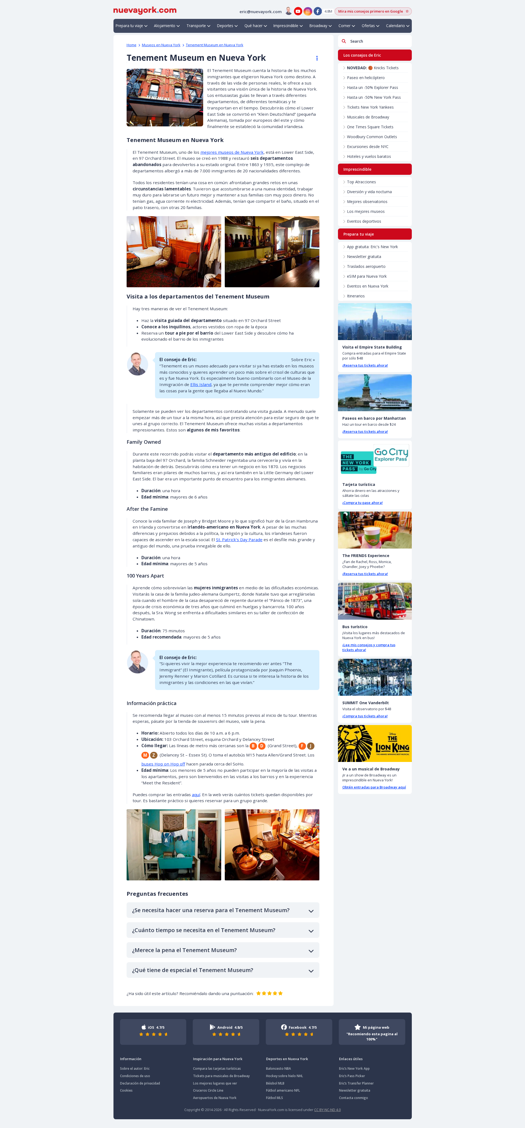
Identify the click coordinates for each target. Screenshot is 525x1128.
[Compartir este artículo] (314, 58)
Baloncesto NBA (278, 1068)
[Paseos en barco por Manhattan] (375, 392)
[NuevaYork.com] (144, 10)
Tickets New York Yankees (370, 107)
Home (131, 44)
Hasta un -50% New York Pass (374, 97)
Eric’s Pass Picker (352, 1076)
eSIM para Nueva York (367, 276)
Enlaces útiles (351, 1058)
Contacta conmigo (353, 1097)
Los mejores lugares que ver (215, 1083)
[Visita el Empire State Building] (375, 321)
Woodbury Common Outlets (372, 136)
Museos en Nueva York (161, 44)
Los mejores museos (366, 211)
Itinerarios (356, 295)
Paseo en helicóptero (366, 77)
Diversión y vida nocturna (369, 191)
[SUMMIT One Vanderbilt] (375, 677)
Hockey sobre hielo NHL (284, 1076)
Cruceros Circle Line (208, 1090)
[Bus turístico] (375, 601)
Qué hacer (253, 25)
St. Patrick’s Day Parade (239, 539)
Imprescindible (285, 25)
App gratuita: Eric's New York (372, 246)
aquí (196, 794)
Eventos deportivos (364, 221)
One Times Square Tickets (370, 126)
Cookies (126, 1090)
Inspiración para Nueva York (217, 1058)
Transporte (196, 25)
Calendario (395, 25)
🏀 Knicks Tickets (373, 67)
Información (130, 1058)
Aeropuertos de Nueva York (215, 1097)
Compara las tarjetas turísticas (217, 1068)
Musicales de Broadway (368, 117)
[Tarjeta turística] (375, 458)
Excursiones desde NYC (368, 146)
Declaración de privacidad (140, 1083)
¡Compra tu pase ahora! (362, 502)
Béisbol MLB (275, 1083)
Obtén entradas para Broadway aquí (374, 787)
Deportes (225, 25)
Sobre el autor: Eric (135, 1068)
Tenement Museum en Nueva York (214, 44)
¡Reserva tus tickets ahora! (365, 365)
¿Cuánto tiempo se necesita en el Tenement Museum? (203, 930)
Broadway (318, 25)
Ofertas (368, 25)
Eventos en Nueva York (367, 286)
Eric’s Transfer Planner (356, 1083)
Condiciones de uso (135, 1076)
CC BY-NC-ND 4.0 (327, 1109)
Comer (345, 25)
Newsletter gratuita (364, 256)
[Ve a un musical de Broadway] (375, 743)
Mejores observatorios (367, 201)
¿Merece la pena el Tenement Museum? (184, 950)
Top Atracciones (361, 181)
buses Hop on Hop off (163, 764)
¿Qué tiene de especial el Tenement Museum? (192, 970)
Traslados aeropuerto (366, 266)
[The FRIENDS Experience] (375, 530)
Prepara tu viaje (129, 25)
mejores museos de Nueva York (232, 152)
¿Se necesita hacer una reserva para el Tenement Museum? (211, 910)
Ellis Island (200, 384)
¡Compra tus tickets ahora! (365, 716)
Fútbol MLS (274, 1097)
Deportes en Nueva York (287, 1058)
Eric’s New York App (354, 1068)
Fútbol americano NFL (283, 1090)
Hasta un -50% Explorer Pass (372, 87)
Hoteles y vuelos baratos (369, 156)
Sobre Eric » (303, 359)
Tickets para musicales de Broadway (221, 1076)
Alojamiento (164, 25)
